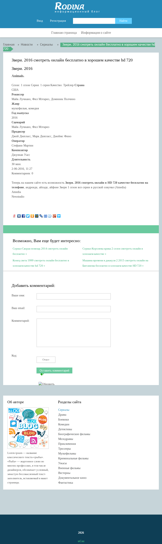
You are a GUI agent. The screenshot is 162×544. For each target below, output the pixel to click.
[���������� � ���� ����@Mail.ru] (37, 215)
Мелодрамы (65, 439)
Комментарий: (21, 320)
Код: (14, 355)
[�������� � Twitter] (28, 215)
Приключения (67, 443)
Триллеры (64, 448)
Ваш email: (18, 308)
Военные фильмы (69, 468)
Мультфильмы (67, 453)
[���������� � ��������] (19, 215)
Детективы (65, 429)
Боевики (63, 419)
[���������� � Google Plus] (54, 215)
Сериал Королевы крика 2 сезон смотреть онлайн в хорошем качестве (112, 251)
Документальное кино (72, 477)
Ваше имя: (18, 295)
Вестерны (64, 473)
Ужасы (62, 463)
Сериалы (63, 409)
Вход (40, 20)
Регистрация (58, 20)
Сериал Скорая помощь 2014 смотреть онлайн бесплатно (40, 251)
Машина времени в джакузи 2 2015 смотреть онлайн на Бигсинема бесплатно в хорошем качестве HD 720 (115, 263)
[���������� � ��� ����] (50, 215)
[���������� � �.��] (14, 215)
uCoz (81, 541)
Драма (62, 414)
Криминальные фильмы (73, 458)
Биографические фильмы (74, 434)
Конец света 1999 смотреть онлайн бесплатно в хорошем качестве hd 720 (41, 263)
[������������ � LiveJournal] (41, 215)
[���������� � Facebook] (23, 215)
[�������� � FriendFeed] (45, 215)
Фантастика (65, 482)
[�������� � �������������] (32, 215)
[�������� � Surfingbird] (59, 215)
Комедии (63, 424)
